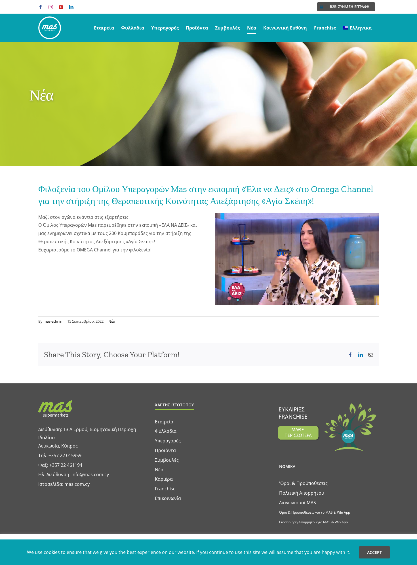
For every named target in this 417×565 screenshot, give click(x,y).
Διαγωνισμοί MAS (297, 502)
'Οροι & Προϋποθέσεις (303, 483)
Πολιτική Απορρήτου (301, 493)
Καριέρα (164, 479)
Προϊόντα (165, 450)
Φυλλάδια (165, 431)
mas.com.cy (77, 484)
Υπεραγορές (168, 441)
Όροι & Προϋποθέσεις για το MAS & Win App (314, 512)
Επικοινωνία (168, 498)
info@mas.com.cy (90, 474)
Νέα (111, 321)
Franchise (165, 489)
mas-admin (52, 321)
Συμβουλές (167, 460)
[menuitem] (357, 28)
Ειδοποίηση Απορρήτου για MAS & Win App (313, 522)
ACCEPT (374, 552)
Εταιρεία (164, 422)
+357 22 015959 (65, 455)
